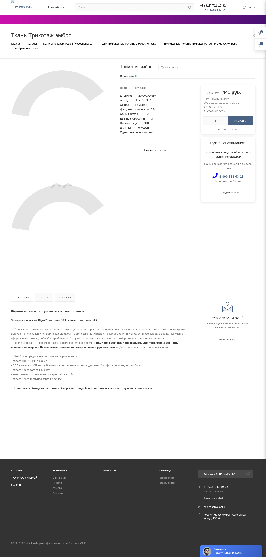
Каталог (17, 470)
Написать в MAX (214, 9)
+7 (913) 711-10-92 (213, 5)
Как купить (22, 297)
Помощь (165, 470)
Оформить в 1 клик (228, 129)
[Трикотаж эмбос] (62, 121)
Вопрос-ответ (166, 477)
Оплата (44, 297)
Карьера (57, 488)
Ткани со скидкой (24, 477)
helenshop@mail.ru (215, 506)
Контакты (58, 493)
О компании (59, 477)
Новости (57, 482)
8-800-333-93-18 (231, 176)
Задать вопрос (167, 482)
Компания (60, 470)
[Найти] (189, 7)
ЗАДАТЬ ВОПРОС (231, 192)
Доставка (65, 297)
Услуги (16, 485)
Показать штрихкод (155, 150)
